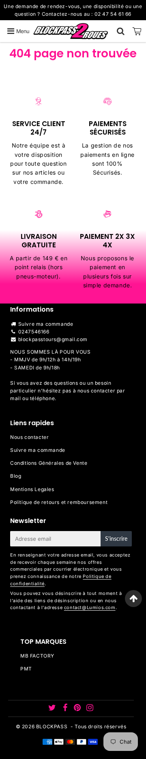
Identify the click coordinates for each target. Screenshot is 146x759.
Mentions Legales (32, 489)
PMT (26, 669)
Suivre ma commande (45, 324)
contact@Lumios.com (90, 607)
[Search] (121, 31)
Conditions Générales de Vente (48, 463)
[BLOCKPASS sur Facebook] (66, 709)
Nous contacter (29, 437)
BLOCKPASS (51, 726)
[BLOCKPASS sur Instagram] (90, 709)
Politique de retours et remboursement (58, 502)
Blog (15, 476)
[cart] (137, 31)
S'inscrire (116, 538)
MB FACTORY (37, 656)
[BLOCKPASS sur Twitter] (53, 709)
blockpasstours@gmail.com (53, 339)
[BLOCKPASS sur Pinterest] (78, 709)
